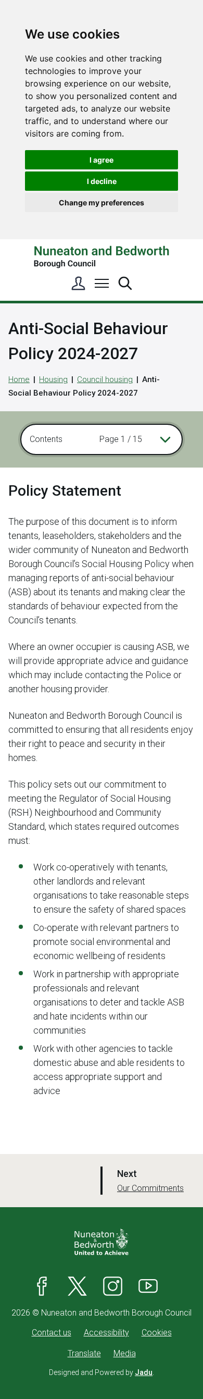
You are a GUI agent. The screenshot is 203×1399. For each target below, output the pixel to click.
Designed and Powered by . (101, 1372)
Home (19, 379)
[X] (77, 1285)
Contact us (51, 1332)
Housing (53, 379)
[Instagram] (113, 1285)
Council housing (105, 379)
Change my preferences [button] (101, 202)
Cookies (157, 1332)
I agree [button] (101, 159)
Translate (84, 1353)
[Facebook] (42, 1285)
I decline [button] (102, 181)
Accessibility (106, 1332)
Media (124, 1353)
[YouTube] (148, 1285)
